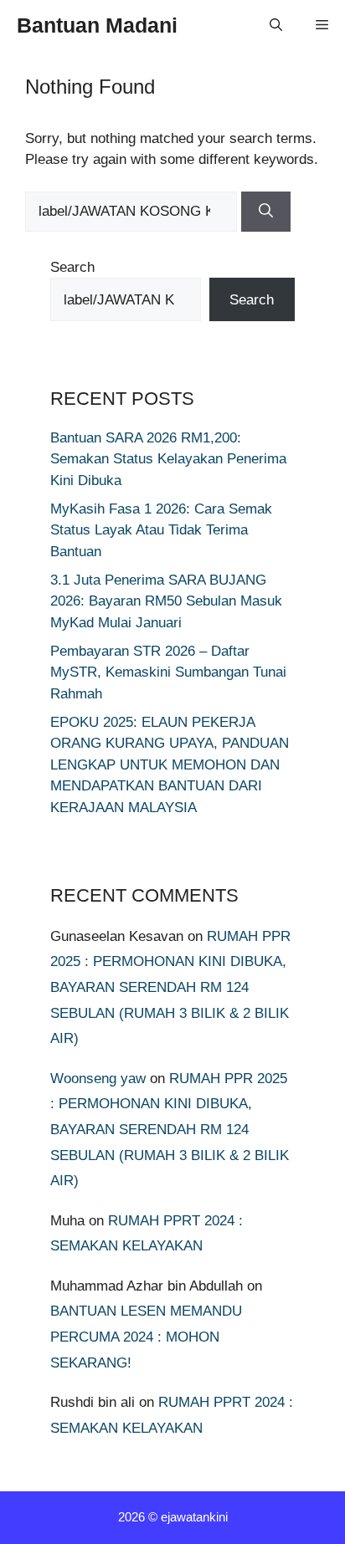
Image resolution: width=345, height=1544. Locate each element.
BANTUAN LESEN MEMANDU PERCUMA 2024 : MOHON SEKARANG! (146, 1336)
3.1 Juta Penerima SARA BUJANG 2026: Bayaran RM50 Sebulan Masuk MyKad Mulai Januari (166, 601)
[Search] (266, 212)
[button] (276, 25)
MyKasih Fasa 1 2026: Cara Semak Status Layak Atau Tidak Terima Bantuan (161, 530)
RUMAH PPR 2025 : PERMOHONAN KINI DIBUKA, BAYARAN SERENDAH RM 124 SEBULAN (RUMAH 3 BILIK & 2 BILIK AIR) (170, 987)
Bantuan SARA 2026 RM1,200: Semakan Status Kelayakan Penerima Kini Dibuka (168, 459)
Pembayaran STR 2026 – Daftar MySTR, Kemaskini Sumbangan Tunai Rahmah (168, 672)
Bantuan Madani (97, 25)
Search (72, 267)
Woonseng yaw (98, 1078)
